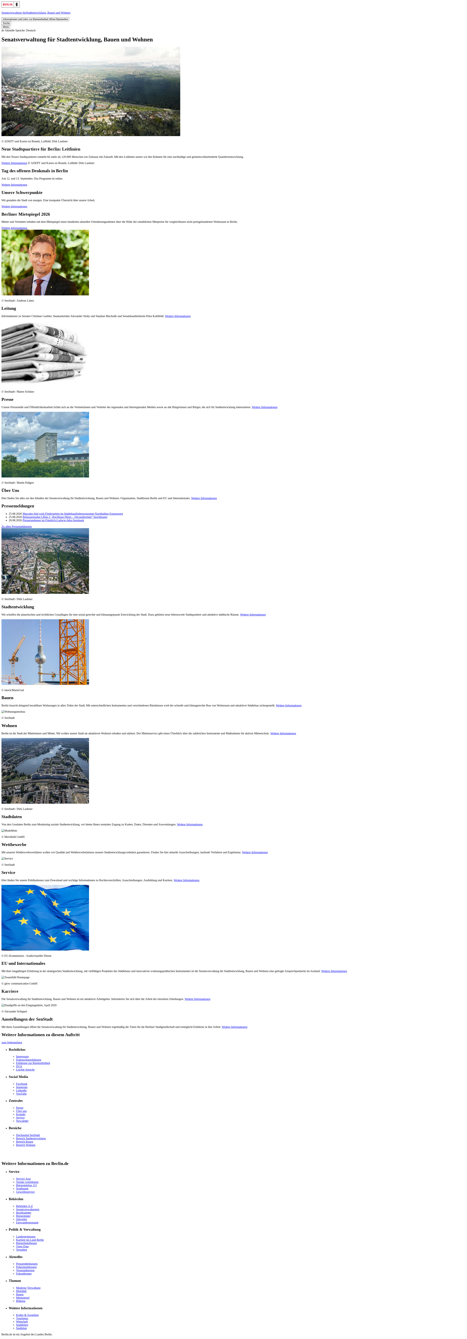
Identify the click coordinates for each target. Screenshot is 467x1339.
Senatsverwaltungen (27, 1209)
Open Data (22, 1246)
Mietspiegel (22, 1297)
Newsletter (22, 1120)
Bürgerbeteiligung (26, 1243)
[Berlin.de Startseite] (10, 6)
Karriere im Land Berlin (30, 1239)
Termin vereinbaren (27, 1182)
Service (20, 1117)
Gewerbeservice (25, 1191)
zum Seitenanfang (11, 1042)
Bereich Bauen (24, 1141)
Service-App (23, 1178)
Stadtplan (21, 1328)
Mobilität (21, 1291)
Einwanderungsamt (27, 1222)
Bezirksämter (23, 1212)
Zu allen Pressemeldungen (16, 526)
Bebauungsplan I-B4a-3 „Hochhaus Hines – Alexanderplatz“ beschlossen (65, 517)
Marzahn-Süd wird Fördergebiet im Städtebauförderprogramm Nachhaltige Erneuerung (73, 513)
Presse (19, 1107)
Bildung (20, 1301)
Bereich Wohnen (25, 1145)
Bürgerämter (23, 1215)
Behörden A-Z (24, 1206)
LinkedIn (21, 1090)
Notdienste (22, 1188)
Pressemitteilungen (27, 1263)
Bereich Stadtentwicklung (31, 1138)
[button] (233, 30)
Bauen (20, 1294)
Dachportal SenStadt (28, 1135)
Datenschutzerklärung (28, 1059)
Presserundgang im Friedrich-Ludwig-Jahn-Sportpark (53, 520)
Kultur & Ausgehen (27, 1315)
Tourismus (22, 1318)
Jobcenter (21, 1219)
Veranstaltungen (25, 1270)
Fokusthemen (24, 1273)
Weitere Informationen (14, 163)
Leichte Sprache (25, 1069)
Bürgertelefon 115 (26, 1185)
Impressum (22, 1056)
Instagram (21, 1087)
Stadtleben (22, 1324)
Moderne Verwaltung (28, 1287)
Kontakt (20, 1114)
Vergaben (21, 1249)
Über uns (21, 1111)
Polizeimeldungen (26, 1267)
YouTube (21, 1093)
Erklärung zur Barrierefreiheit (33, 1063)
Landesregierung (25, 1236)
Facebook (21, 1083)
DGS (19, 1066)
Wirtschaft (22, 1321)
